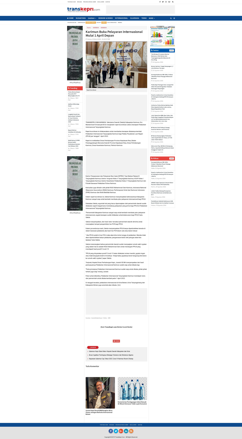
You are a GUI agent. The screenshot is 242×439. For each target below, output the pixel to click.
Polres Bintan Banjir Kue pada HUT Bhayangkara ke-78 (74, 94)
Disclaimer (100, 2)
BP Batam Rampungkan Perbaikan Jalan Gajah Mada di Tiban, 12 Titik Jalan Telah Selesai (161, 137)
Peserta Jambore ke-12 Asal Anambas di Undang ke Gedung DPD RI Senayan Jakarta (162, 97)
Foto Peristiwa (112, 22)
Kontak (107, 2)
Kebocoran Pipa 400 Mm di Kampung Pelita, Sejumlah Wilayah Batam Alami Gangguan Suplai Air (162, 148)
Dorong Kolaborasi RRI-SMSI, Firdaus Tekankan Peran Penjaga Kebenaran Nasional (162, 76)
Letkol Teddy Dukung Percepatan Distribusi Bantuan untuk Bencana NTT (161, 193)
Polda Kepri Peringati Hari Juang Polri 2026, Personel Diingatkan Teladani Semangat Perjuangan (162, 86)
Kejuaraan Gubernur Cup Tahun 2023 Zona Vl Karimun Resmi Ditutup (111, 359)
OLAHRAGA (134, 18)
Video (104, 22)
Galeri (99, 22)
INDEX (171, 50)
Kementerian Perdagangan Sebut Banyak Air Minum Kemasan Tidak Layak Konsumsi (132, 403)
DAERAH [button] (91, 18)
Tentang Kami (72, 2)
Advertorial (90, 22)
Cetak (117, 341)
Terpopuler (81, 22)
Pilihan (156, 158)
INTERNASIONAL (121, 18)
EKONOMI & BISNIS (106, 18)
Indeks (120, 22)
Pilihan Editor (72, 22)
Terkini (156, 50)
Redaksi (79, 2)
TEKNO (144, 18)
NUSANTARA (81, 18)
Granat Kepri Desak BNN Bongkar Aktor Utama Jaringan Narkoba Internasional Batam (99, 412)
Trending (73, 88)
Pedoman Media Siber (89, 2)
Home (71, 18)
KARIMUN (96, 27)
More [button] (151, 18)
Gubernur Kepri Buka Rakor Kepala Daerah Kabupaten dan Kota (109, 351)
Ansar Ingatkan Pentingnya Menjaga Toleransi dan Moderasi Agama (111, 355)
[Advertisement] (140, 9)
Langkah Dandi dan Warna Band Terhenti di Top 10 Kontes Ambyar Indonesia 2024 (74, 118)
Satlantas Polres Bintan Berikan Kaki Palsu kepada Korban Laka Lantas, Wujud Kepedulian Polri (162, 107)
